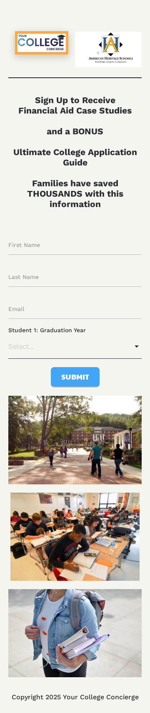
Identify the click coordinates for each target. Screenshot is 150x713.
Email (16, 309)
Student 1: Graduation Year (47, 330)
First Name (24, 245)
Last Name (23, 277)
